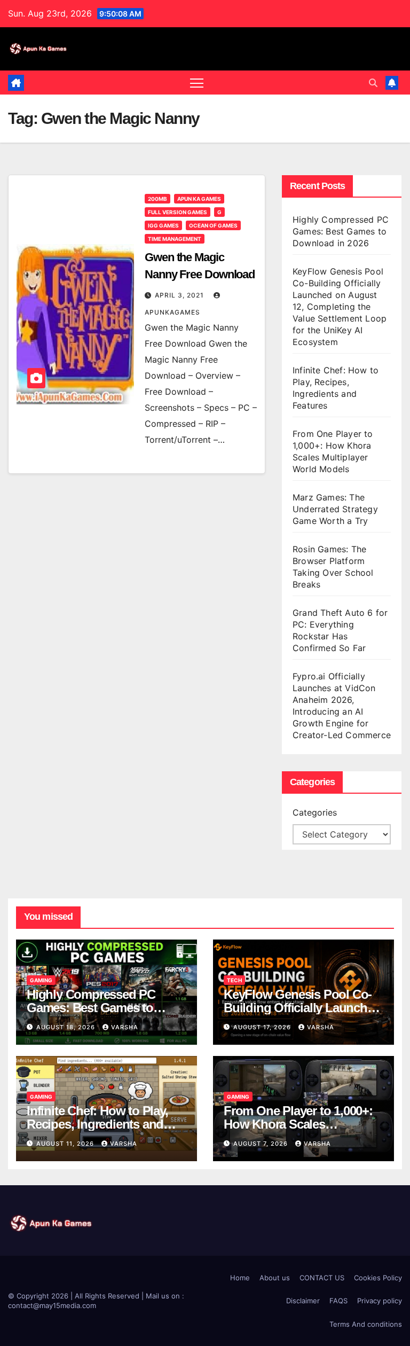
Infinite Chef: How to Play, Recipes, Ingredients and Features (97, 1124)
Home (240, 1277)
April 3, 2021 (180, 295)
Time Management (174, 239)
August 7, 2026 (261, 1143)
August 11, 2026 (66, 1143)
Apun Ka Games (199, 198)
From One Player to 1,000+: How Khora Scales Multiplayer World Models (298, 1124)
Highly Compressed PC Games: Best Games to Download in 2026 (341, 231)
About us (274, 1277)
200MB (157, 198)
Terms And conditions (365, 1324)
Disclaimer (303, 1300)
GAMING (41, 980)
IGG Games (163, 225)
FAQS (338, 1300)
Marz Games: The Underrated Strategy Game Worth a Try (335, 509)
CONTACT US (321, 1277)
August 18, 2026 (66, 1027)
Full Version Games (177, 212)
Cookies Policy (378, 1277)
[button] (373, 82)
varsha (124, 1027)
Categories (315, 812)
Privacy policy (379, 1300)
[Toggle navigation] (197, 82)
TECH (234, 980)
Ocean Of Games (213, 225)
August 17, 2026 (263, 1027)
